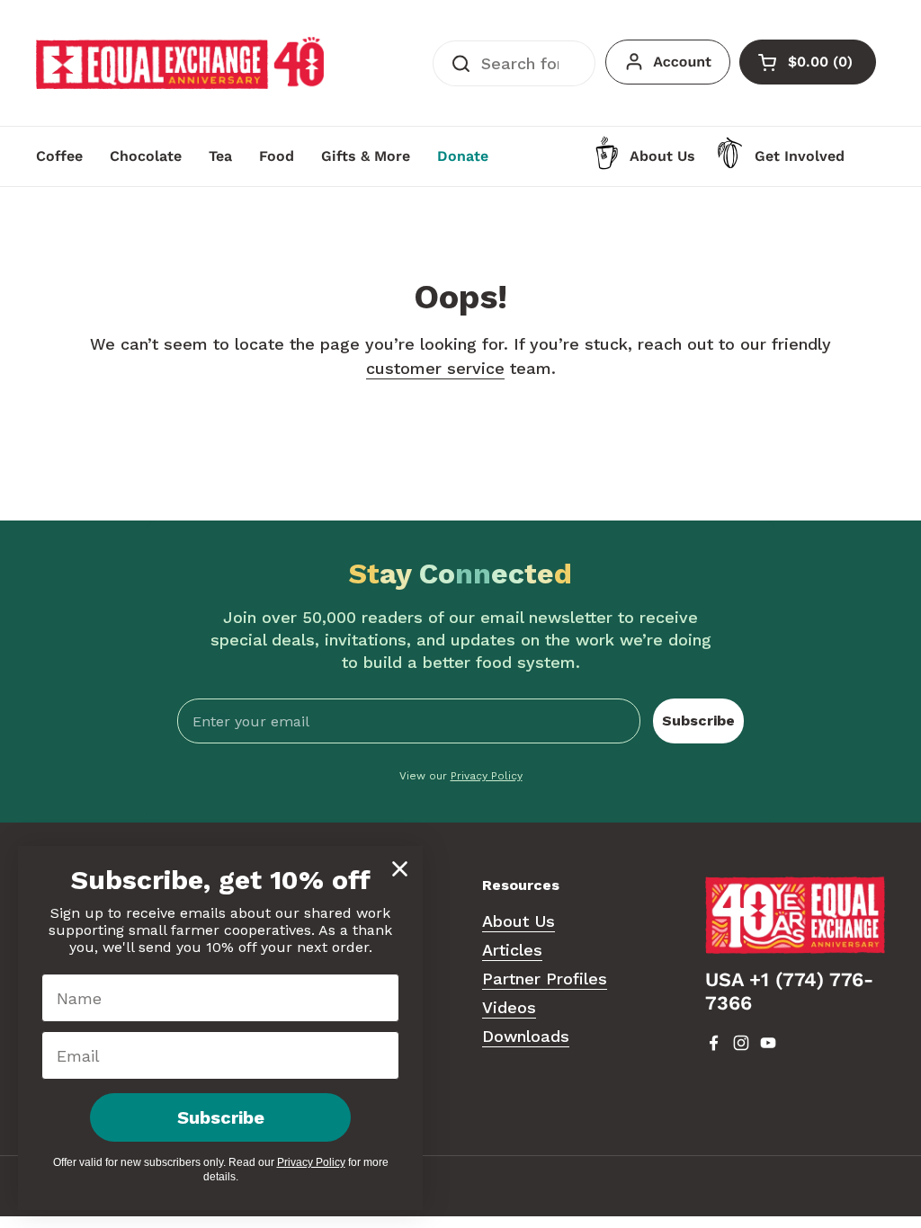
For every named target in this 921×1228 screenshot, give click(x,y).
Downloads (525, 1036)
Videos (509, 1007)
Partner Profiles (544, 978)
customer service (435, 368)
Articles (512, 949)
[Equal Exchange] (180, 63)
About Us (518, 921)
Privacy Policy (487, 776)
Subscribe (698, 720)
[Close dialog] (400, 869)
